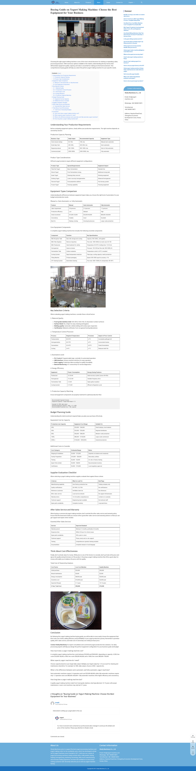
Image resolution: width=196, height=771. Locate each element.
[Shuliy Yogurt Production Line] (56, 2)
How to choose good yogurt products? (133, 81)
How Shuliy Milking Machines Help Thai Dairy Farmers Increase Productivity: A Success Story (133, 35)
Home (66, 2)
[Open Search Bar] (141, 2)
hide (59, 73)
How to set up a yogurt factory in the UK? (134, 65)
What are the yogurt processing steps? (133, 54)
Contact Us (119, 2)
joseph (57, 702)
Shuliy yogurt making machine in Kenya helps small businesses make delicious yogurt (134, 70)
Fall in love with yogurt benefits (131, 74)
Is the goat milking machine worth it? (133, 39)
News (98, 2)
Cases (108, 2)
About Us (77, 2)
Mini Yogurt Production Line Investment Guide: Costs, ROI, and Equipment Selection (134, 29)
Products (88, 2)
